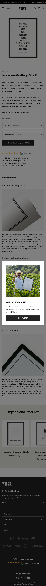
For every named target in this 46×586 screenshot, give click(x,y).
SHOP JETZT (23, 318)
